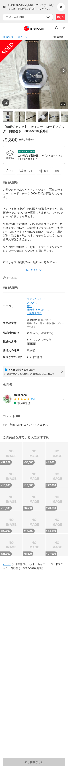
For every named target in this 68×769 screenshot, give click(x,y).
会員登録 (8, 37)
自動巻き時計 (34, 313)
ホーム (7, 564)
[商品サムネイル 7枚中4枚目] (43, 116)
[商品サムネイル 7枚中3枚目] (31, 116)
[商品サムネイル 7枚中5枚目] (54, 116)
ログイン (22, 37)
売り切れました (34, 762)
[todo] (63, 28)
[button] (56, 28)
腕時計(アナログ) (36, 309)
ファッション (34, 299)
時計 (29, 306)
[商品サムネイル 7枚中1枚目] (8, 116)
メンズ (30, 302)
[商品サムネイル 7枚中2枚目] (20, 116)
